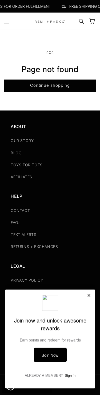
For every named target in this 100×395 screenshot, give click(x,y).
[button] (7, 21)
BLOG (16, 153)
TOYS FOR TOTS (27, 165)
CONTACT (20, 210)
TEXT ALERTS (24, 234)
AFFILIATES (21, 177)
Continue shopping (50, 85)
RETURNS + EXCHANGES (34, 246)
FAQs (15, 222)
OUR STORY (22, 140)
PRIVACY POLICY (27, 280)
